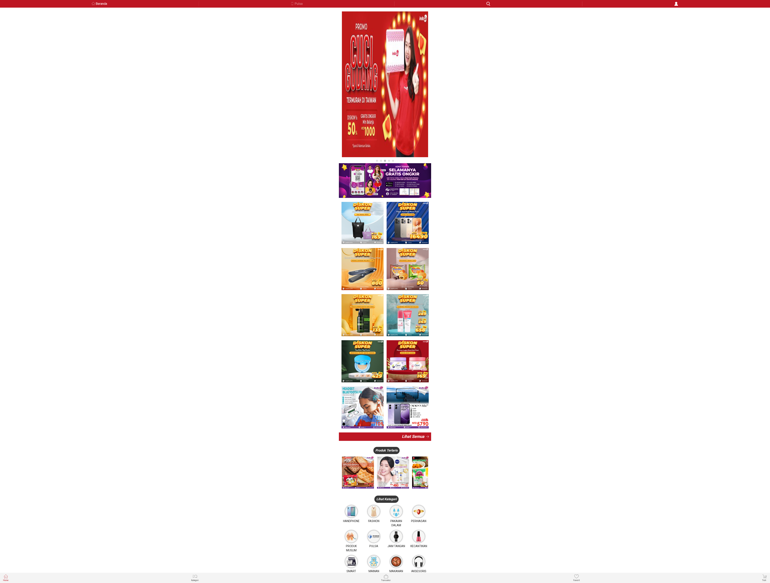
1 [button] (377, 161)
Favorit (576, 580)
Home (5, 580)
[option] (385, 84)
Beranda (101, 4)
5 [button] (393, 161)
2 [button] (381, 161)
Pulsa (299, 4)
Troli (764, 580)
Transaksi (386, 580)
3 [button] (385, 161)
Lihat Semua (413, 436)
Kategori (195, 580)
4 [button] (389, 161)
